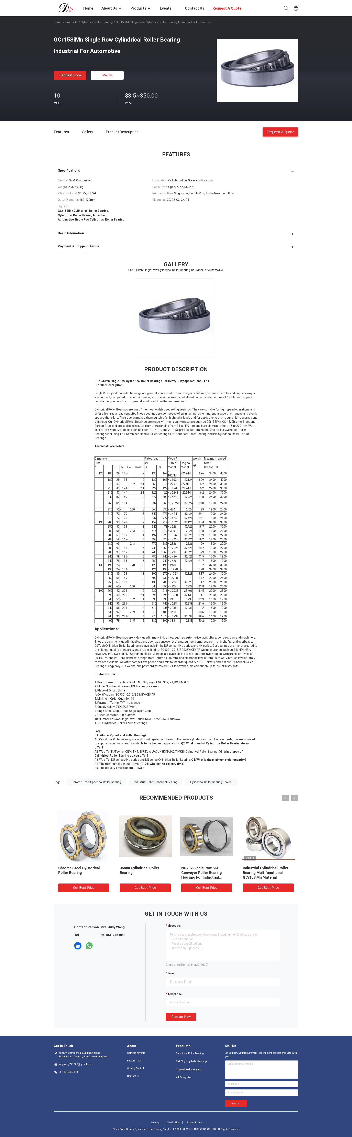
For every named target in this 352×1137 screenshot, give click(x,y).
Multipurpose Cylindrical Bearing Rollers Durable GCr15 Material (268, 872)
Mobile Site (173, 1122)
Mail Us (107, 75)
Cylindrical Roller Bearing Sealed (211, 782)
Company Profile (136, 1052)
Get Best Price (70, 75)
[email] (77, 945)
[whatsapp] (89, 945)
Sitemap (154, 1122)
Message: (174, 925)
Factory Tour (134, 1060)
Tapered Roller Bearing (188, 1069)
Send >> (236, 1103)
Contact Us (133, 1076)
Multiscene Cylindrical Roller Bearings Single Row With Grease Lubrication (82, 872)
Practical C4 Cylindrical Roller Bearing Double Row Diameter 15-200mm (206, 872)
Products (71, 22)
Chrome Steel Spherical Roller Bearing (96, 782)
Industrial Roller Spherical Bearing (155, 782)
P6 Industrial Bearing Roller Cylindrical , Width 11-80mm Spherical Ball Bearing (143, 872)
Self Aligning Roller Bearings (191, 1061)
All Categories (183, 1077)
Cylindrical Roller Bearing (97, 22)
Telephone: (175, 994)
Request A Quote (280, 132)
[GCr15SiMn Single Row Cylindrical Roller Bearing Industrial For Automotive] (257, 70)
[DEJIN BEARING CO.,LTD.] (66, 7)
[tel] (100, 945)
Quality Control (135, 1068)
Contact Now (181, 1017)
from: (171, 973)
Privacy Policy (194, 1122)
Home (58, 22)
